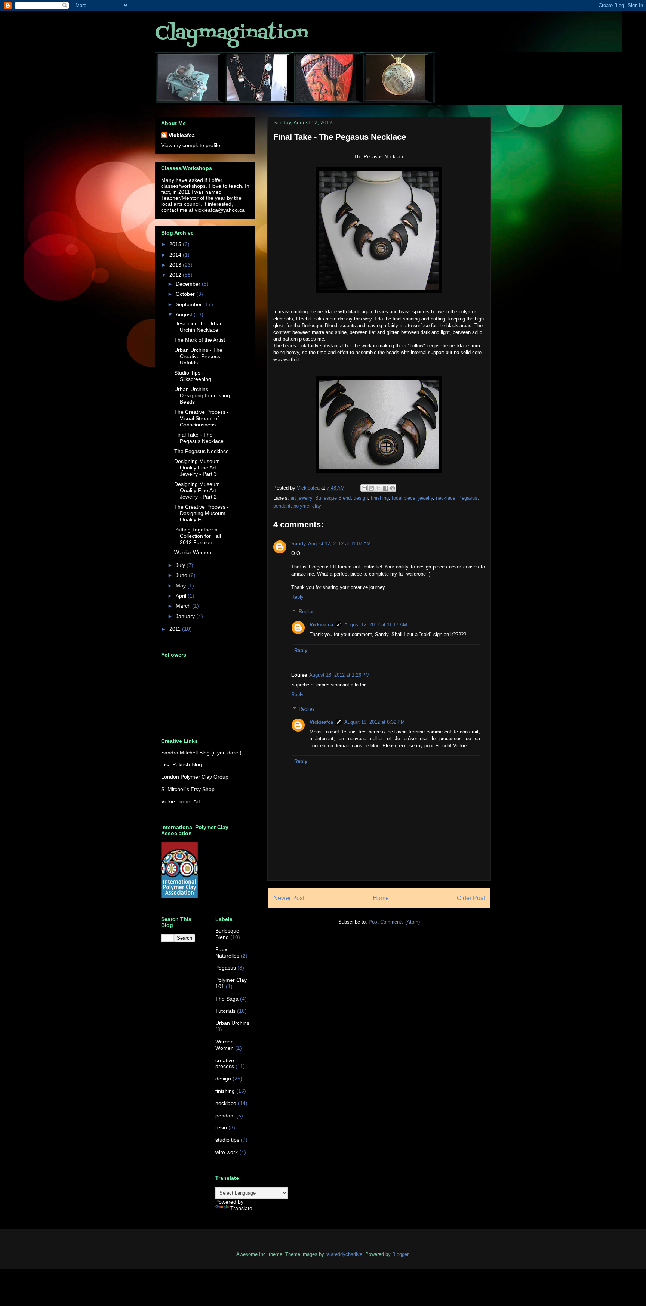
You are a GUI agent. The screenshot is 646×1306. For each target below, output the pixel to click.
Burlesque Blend (333, 498)
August (185, 314)
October (186, 294)
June (182, 575)
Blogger (400, 1254)
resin (221, 1127)
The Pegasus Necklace (201, 451)
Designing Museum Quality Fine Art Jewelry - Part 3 (197, 467)
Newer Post (288, 898)
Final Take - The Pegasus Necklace (199, 438)
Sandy (298, 543)
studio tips (227, 1140)
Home (381, 898)
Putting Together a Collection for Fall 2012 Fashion (197, 536)
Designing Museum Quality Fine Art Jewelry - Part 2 (197, 490)
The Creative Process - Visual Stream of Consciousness (201, 418)
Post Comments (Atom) (394, 922)
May (181, 586)
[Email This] (364, 488)
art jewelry (301, 498)
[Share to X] (378, 488)
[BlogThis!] (371, 488)
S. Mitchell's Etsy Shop (188, 789)
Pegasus (467, 498)
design (361, 498)
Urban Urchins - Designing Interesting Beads (202, 395)
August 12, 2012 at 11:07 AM (339, 543)
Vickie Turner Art (180, 801)
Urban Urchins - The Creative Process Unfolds (198, 356)
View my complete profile (190, 145)
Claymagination (231, 33)
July (181, 565)
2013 (176, 265)
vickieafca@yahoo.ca (220, 210)
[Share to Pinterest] (392, 488)
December (189, 284)
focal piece (403, 498)
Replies (307, 611)
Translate (241, 1208)
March (184, 606)
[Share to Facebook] (385, 488)
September (189, 304)
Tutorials (225, 1011)
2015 (176, 244)
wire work (226, 1152)
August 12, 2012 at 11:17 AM (375, 624)
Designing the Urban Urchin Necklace (198, 326)
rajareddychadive (344, 1254)
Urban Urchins (232, 1023)
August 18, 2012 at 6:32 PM (374, 722)
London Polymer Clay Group (194, 777)
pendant (281, 506)
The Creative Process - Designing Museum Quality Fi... (201, 513)
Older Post (471, 898)
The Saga (227, 999)
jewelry (425, 498)
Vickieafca (321, 624)
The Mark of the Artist (199, 340)
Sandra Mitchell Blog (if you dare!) (201, 753)
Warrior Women (192, 552)
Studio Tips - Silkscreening (192, 376)
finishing (380, 498)
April (182, 596)
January (186, 616)
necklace (445, 498)
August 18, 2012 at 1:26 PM (339, 675)
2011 (175, 629)
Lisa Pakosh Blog (181, 764)
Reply (297, 597)
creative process (224, 1063)
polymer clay (307, 506)
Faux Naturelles (227, 952)
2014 (176, 255)
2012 (176, 275)
